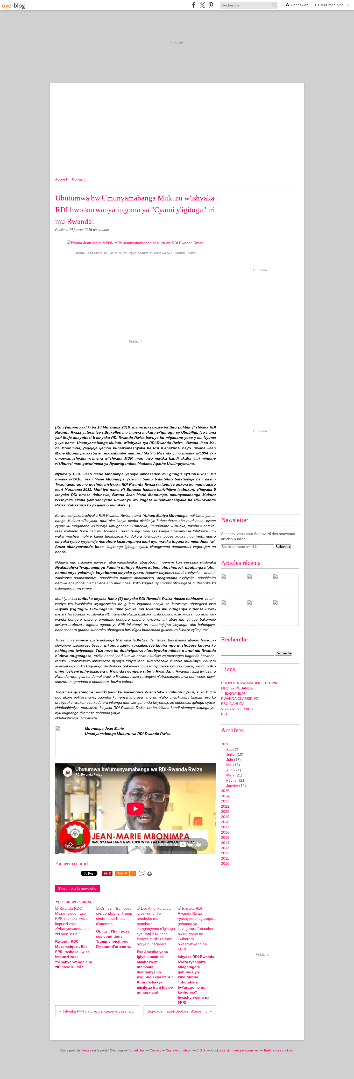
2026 (225, 744)
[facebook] (193, 5)
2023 (225, 801)
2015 (225, 837)
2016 (225, 832)
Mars (230, 775)
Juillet (231, 754)
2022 (225, 806)
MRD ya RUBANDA (237, 688)
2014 (225, 843)
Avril (229, 770)
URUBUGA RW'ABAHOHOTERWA (249, 683)
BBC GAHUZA (232, 704)
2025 (225, 791)
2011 (225, 858)
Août (230, 749)
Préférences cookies (278, 1050)
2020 (225, 811)
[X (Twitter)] (202, 5)
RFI (224, 714)
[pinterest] (211, 5)
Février (232, 780)
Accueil (61, 179)
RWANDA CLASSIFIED (239, 698)
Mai (229, 765)
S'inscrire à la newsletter (78, 888)
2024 (225, 796)
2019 (225, 817)
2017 (225, 827)
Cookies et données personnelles (235, 1050)
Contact (78, 179)
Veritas (86, 1050)
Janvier (232, 785)
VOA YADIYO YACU (237, 709)
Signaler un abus (178, 1050)
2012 (225, 853)
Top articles (136, 1050)
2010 (225, 863)
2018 (225, 822)
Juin (229, 760)
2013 (225, 848)
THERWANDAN (233, 693)
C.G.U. (201, 1050)
